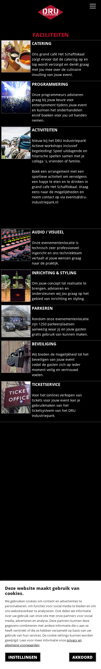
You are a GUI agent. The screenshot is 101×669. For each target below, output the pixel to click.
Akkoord (82, 657)
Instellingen (22, 657)
